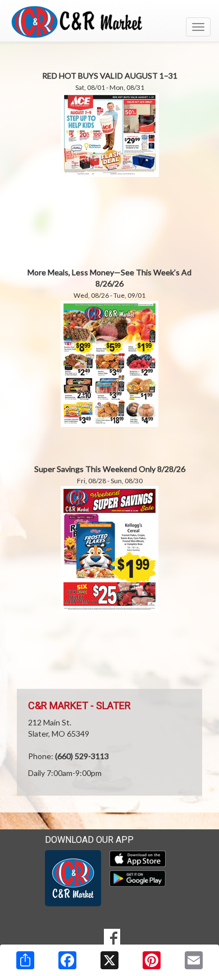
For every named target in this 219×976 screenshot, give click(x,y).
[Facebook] (67, 960)
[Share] (25, 960)
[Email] (193, 960)
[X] (109, 960)
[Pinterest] (151, 960)
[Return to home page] (109, 22)
